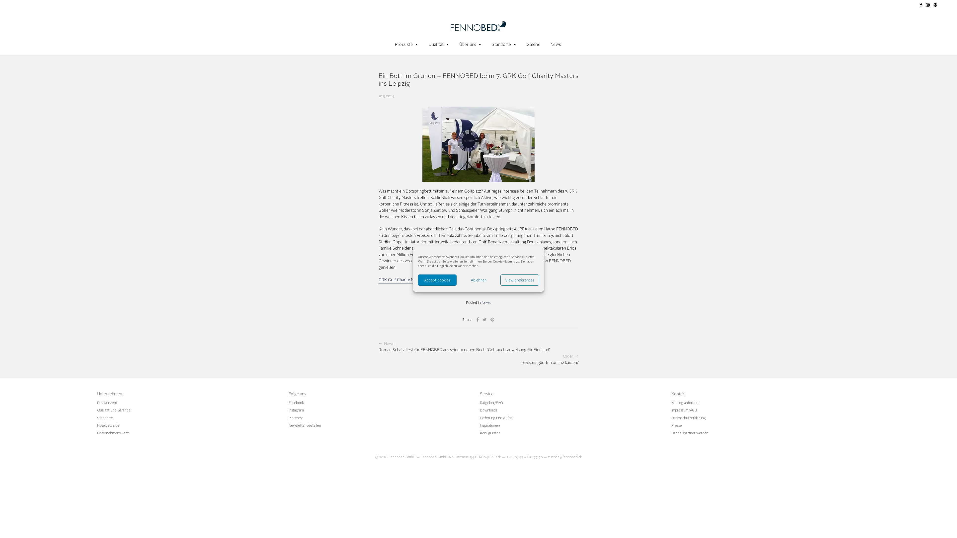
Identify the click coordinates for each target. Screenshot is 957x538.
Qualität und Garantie (114, 410)
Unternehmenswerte (113, 433)
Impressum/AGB (684, 410)
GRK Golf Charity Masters (402, 280)
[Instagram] (928, 4)
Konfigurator (490, 433)
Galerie (533, 44)
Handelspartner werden (689, 433)
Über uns (467, 44)
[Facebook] (921, 4)
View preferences (519, 280)
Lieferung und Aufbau (497, 418)
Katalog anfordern (685, 403)
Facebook (296, 403)
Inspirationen (490, 425)
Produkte (404, 44)
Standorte (501, 44)
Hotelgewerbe (108, 425)
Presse (676, 425)
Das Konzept (107, 403)
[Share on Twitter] (484, 319)
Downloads (488, 410)
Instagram (296, 410)
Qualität (436, 44)
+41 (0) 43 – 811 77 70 (524, 457)
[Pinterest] (936, 4)
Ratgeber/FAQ (491, 403)
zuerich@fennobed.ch (565, 457)
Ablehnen (478, 280)
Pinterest (296, 418)
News (556, 44)
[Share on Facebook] (477, 319)
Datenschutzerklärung (688, 418)
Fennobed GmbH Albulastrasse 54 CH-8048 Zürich (461, 457)
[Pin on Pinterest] (492, 319)
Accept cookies (437, 280)
